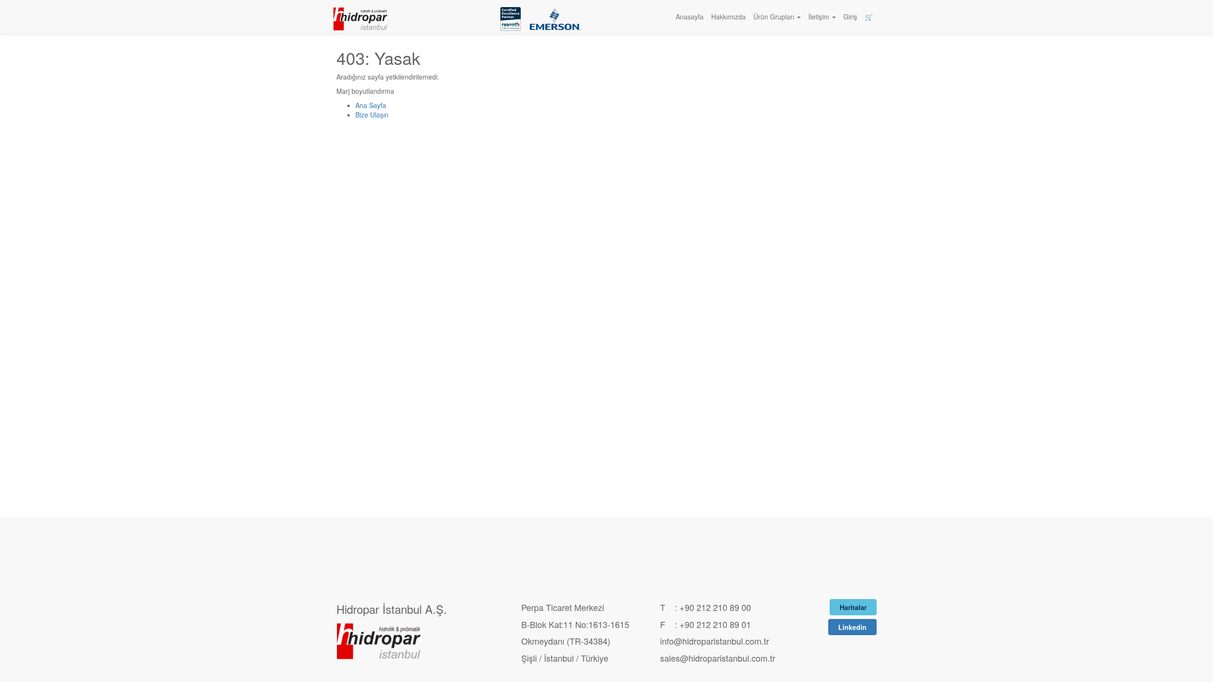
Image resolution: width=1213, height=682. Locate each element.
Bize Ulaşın (372, 114)
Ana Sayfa (370, 105)
